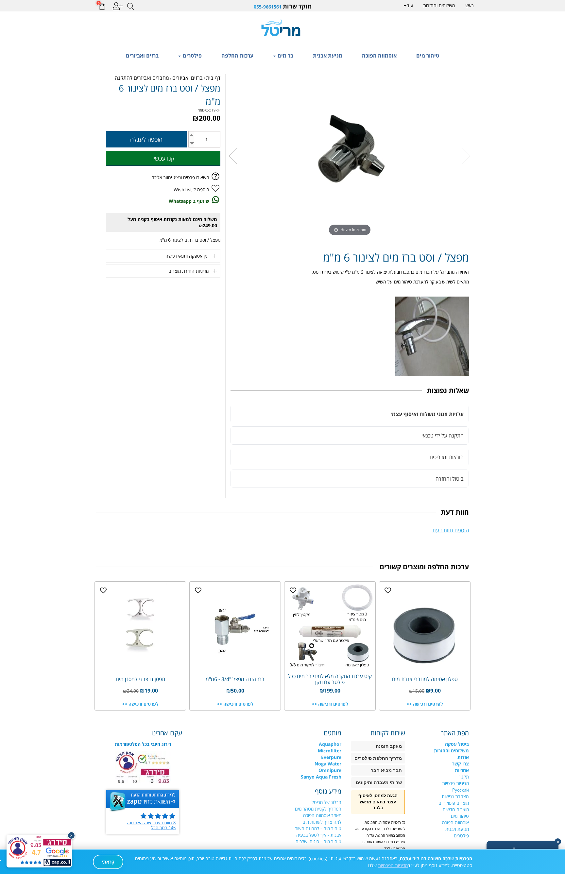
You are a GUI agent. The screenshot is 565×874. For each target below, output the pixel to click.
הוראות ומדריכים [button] (447, 457)
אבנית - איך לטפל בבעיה (318, 835)
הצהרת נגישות (455, 796)
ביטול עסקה (457, 744)
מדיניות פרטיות (455, 783)
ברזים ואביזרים (142, 55)
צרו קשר (460, 764)
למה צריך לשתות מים (321, 822)
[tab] (350, 414)
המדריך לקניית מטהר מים (318, 809)
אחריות (462, 770)
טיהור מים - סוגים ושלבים (318, 841)
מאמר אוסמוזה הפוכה (322, 815)
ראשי (469, 5)
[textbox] (282, 6)
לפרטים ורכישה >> (424, 704)
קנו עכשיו (163, 158)
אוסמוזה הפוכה (379, 55)
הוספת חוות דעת (450, 530)
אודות (463, 757)
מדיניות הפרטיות (393, 865)
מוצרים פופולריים (453, 803)
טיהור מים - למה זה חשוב (318, 828)
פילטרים (191, 55)
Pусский (460, 790)
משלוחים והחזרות (439, 5)
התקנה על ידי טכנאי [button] (442, 435)
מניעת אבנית (327, 55)
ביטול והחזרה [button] (450, 478)
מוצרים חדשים (456, 809)
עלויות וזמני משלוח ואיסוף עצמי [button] (427, 414)
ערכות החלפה (237, 55)
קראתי (108, 862)
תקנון (464, 777)
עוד (410, 5)
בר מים (284, 55)
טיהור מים (427, 55)
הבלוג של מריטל (326, 802)
